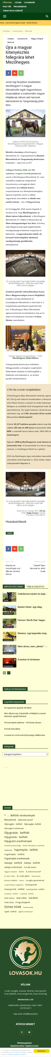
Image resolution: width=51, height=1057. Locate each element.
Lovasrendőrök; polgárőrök (14, 885)
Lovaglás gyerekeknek (35, 880)
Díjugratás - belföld (16, 832)
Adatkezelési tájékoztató (24, 1046)
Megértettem (42, 1051)
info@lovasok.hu (30, 1014)
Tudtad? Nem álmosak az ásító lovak (37, 568)
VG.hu (42, 511)
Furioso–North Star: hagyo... (32, 620)
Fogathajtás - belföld (26, 849)
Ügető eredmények (25, 912)
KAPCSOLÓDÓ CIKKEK (13, 587)
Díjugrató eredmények (18, 841)
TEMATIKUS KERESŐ (13, 10)
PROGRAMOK (20, 6)
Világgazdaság (33, 202)
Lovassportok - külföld (35, 889)
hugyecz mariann (10, 872)
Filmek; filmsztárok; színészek (33, 846)
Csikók (6, 600)
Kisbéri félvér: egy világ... (30, 607)
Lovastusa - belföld (11, 894)
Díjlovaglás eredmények (14, 828)
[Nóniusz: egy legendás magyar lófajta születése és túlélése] (9, 636)
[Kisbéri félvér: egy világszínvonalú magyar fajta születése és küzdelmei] (9, 610)
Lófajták (10, 39)
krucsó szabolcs (11, 880)
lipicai (21, 880)
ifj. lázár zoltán (9, 876)
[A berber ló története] (9, 662)
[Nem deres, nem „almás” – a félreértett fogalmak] (9, 649)
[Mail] (29, 1032)
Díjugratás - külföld (15, 836)
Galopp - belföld (13, 862)
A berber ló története (29, 659)
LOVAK (18, 2)
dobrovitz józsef (25, 819)
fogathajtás (8, 850)
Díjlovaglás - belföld (13, 824)
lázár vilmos (9, 898)
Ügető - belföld (10, 911)
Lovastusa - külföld (26, 894)
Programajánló (23, 902)
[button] (47, 16)
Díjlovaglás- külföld (32, 824)
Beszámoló (10, 819)
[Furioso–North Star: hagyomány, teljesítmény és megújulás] (9, 623)
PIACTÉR (7, 6)
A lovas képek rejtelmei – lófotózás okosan (22, 722)
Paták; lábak (9, 902)
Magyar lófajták (37, 39)
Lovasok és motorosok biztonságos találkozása (24, 735)
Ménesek (28, 31)
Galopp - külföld (32, 862)
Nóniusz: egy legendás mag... (33, 633)
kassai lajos (36, 876)
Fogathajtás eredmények (17, 858)
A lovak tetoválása (12, 729)
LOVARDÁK (29, 2)
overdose (33, 898)
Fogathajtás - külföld (14, 854)
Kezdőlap (6, 31)
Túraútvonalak (28, 907)
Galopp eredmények (13, 867)
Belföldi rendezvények (22, 815)
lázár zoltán (21, 898)
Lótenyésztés (18, 31)
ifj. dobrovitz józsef (33, 872)
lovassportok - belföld (14, 889)
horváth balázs (30, 867)
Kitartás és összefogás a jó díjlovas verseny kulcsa (13, 569)
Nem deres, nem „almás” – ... (33, 646)
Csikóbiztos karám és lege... (32, 593)
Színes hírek (12, 906)
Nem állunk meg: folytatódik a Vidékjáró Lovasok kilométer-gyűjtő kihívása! (25, 714)
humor (21, 872)
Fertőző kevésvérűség (12, 846)
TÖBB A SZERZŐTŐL (35, 587)
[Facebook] (22, 1032)
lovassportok (31, 884)
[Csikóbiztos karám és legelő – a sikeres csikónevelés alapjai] (9, 597)
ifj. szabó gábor (23, 876)
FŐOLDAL (7, 2)
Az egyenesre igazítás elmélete (18, 708)
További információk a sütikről (16, 1054)
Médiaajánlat (24, 1043)
